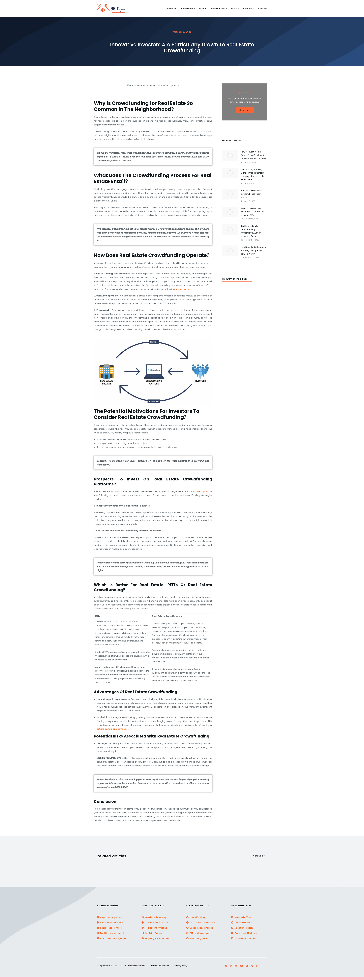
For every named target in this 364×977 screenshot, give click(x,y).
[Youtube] (241, 966)
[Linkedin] (247, 966)
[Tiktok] (257, 966)
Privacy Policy (180, 966)
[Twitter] (236, 966)
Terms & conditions (160, 966)
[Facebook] (226, 966)
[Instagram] (231, 966)
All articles (259, 855)
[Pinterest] (252, 966)
